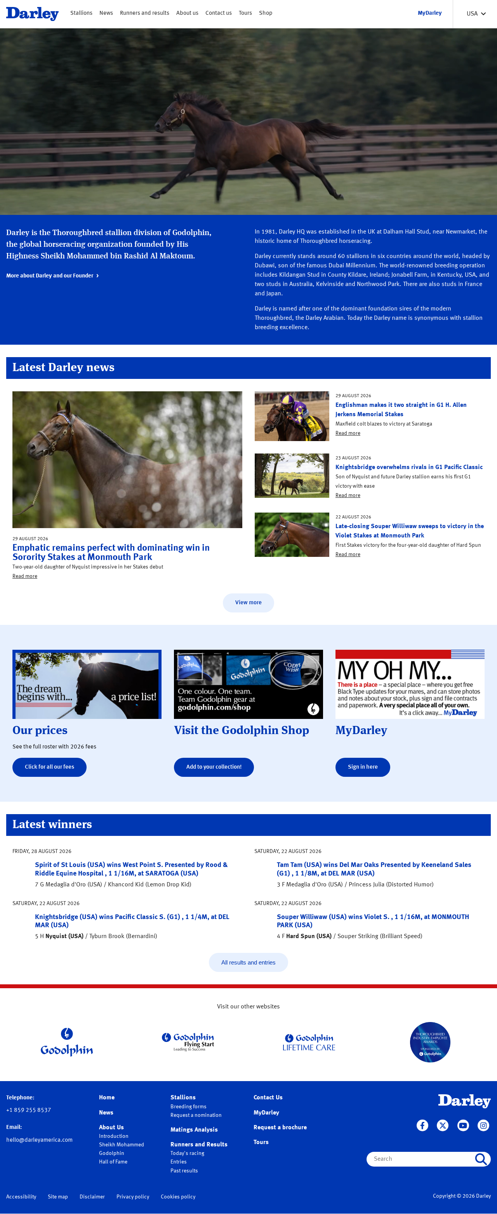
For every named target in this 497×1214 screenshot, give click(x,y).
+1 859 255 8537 (28, 1110)
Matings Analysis (194, 1130)
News (106, 13)
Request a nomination (196, 1115)
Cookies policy (178, 1197)
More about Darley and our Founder (49, 276)
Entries (178, 1162)
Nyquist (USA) (64, 936)
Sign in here (363, 767)
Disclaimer (92, 1197)
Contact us (218, 13)
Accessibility (21, 1197)
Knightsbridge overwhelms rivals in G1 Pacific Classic (409, 467)
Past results (184, 1171)
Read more (24, 576)
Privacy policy (132, 1197)
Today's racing (187, 1153)
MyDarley (266, 1113)
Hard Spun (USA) (309, 936)
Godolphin (111, 1153)
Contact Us (268, 1098)
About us (187, 13)
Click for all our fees (49, 767)
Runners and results (144, 13)
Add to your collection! (214, 767)
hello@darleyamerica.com (39, 1140)
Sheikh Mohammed (121, 1145)
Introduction (114, 1136)
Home (107, 1098)
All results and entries (248, 962)
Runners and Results (199, 1145)
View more (248, 603)
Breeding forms (188, 1106)
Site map (58, 1197)
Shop (266, 13)
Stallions (81, 13)
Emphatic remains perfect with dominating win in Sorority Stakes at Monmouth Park (111, 553)
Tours (245, 13)
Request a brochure (280, 1128)
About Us (111, 1128)
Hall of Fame (113, 1162)
